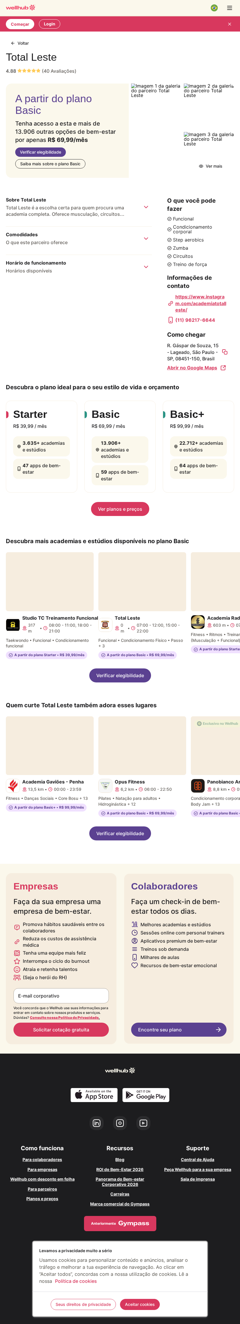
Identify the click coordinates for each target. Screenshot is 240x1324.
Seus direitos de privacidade (83, 1304)
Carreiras (119, 1193)
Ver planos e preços (120, 509)
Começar (20, 24)
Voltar (23, 43)
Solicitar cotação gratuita (61, 1030)
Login (49, 23)
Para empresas (42, 1169)
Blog (119, 1159)
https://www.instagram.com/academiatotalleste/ (200, 303)
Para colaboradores (42, 1159)
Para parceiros (42, 1188)
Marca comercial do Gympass (120, 1203)
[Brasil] (214, 7)
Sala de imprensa (198, 1179)
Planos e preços (42, 1198)
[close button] (229, 24)
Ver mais (214, 166)
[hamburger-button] (229, 8)
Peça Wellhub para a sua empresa (197, 1169)
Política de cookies (76, 1281)
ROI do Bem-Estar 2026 (119, 1169)
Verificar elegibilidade (40, 152)
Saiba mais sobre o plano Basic (50, 163)
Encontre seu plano (160, 1030)
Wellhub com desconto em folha (42, 1179)
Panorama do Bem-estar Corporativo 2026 (120, 1182)
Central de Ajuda (197, 1159)
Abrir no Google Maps (192, 368)
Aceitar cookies (140, 1304)
